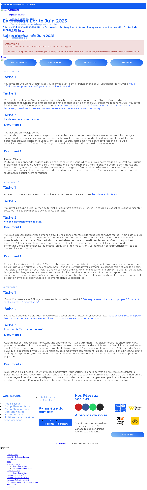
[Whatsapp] (92, 407)
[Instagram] (100, 407)
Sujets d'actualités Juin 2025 (28, 36)
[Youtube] (78, 407)
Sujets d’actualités (20, 466)
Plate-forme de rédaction (22, 468)
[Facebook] (85, 407)
